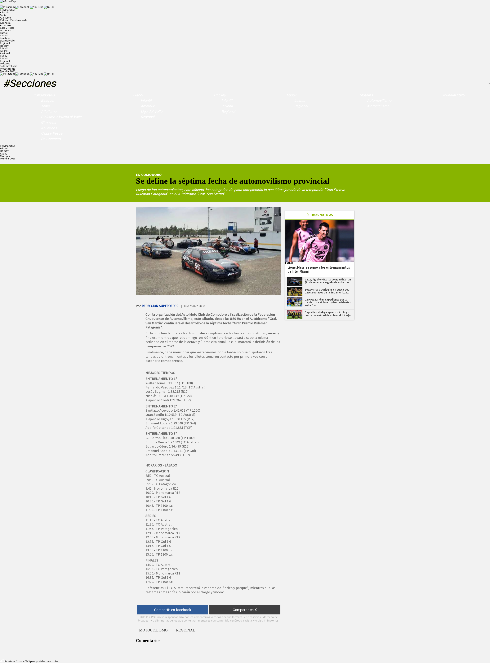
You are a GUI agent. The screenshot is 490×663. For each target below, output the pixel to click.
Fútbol (138, 95)
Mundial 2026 (7, 71)
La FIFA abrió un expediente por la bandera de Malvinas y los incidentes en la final (328, 302)
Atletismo (5, 17)
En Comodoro (149, 174)
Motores (366, 95)
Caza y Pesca (7, 27)
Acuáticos (5, 25)
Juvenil (3, 50)
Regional (5, 43)
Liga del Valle (7, 40)
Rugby (291, 95)
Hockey (220, 95)
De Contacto (7, 30)
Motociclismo (7, 68)
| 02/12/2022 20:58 (193, 306)
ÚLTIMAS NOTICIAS (320, 215)
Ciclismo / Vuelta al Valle (13, 20)
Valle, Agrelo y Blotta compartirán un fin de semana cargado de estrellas (328, 281)
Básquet (4, 12)
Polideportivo (44, 95)
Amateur (5, 38)
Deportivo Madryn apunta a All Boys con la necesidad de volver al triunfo (327, 314)
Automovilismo (8, 66)
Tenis (3, 15)
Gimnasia (5, 22)
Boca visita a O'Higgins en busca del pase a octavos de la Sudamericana (327, 291)
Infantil (4, 35)
